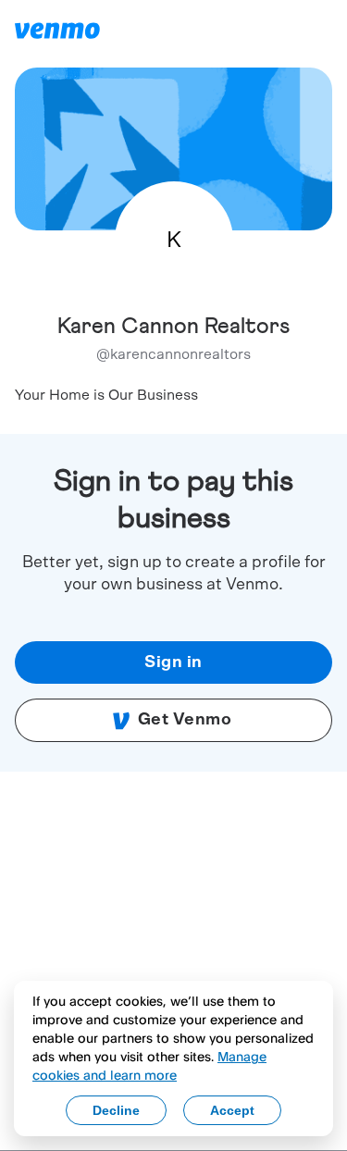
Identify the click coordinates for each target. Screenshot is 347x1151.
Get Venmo (185, 720)
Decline (116, 1110)
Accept (232, 1110)
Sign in (173, 662)
